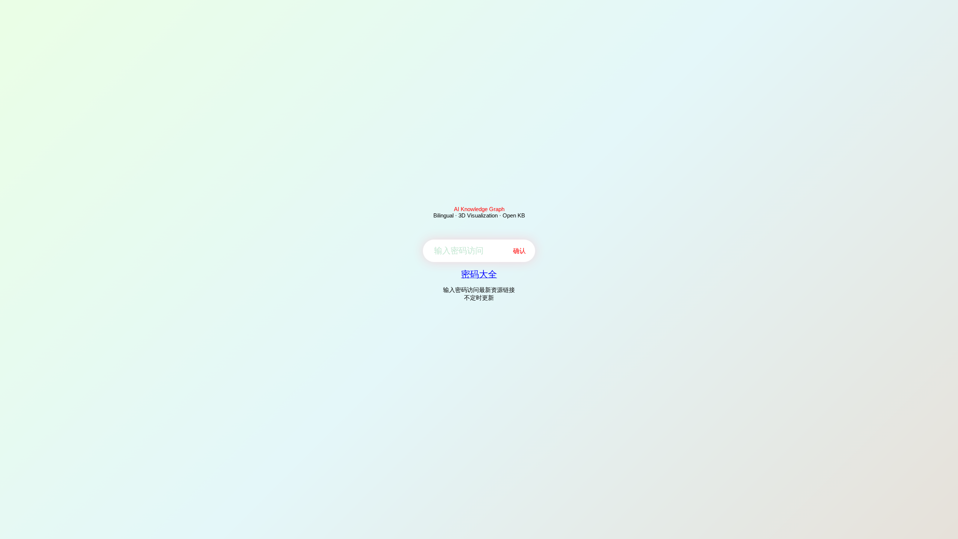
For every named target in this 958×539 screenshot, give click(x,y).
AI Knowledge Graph (479, 209)
